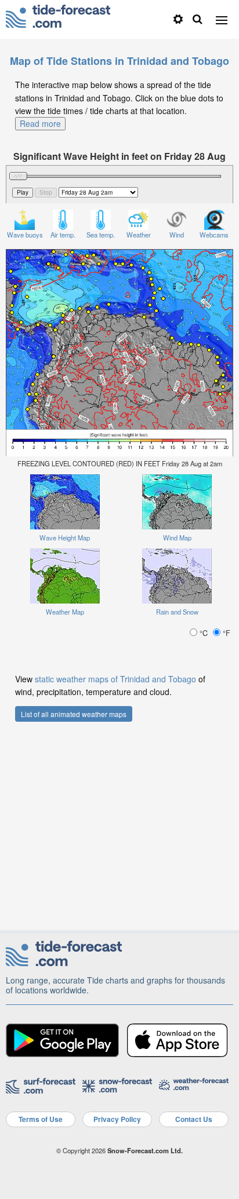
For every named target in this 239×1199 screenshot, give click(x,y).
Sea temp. (100, 234)
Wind (176, 234)
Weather (138, 234)
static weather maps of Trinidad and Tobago (115, 679)
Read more (40, 123)
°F (225, 632)
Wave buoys (25, 234)
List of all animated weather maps (73, 714)
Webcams (214, 234)
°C (203, 632)
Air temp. (62, 234)
